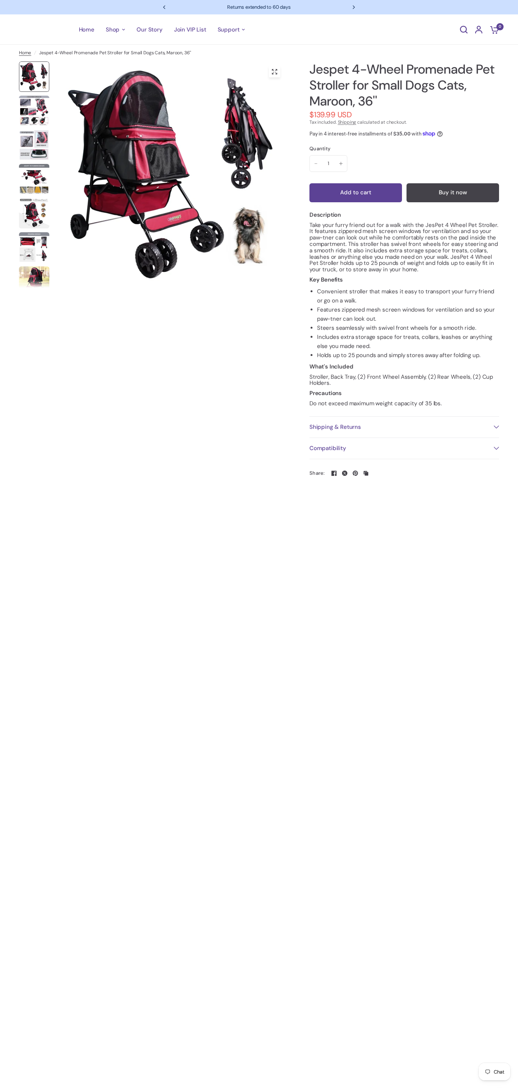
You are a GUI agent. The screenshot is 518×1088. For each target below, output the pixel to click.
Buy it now (453, 192)
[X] (344, 473)
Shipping (347, 122)
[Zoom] (274, 71)
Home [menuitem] (86, 29)
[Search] (463, 29)
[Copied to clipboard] (365, 473)
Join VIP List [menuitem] (190, 29)
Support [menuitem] (229, 29)
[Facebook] (334, 473)
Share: (317, 473)
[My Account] (478, 29)
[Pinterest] (355, 473)
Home (25, 52)
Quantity (319, 149)
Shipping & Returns (335, 427)
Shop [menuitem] (112, 29)
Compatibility (327, 448)
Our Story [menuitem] (149, 29)
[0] (492, 29)
